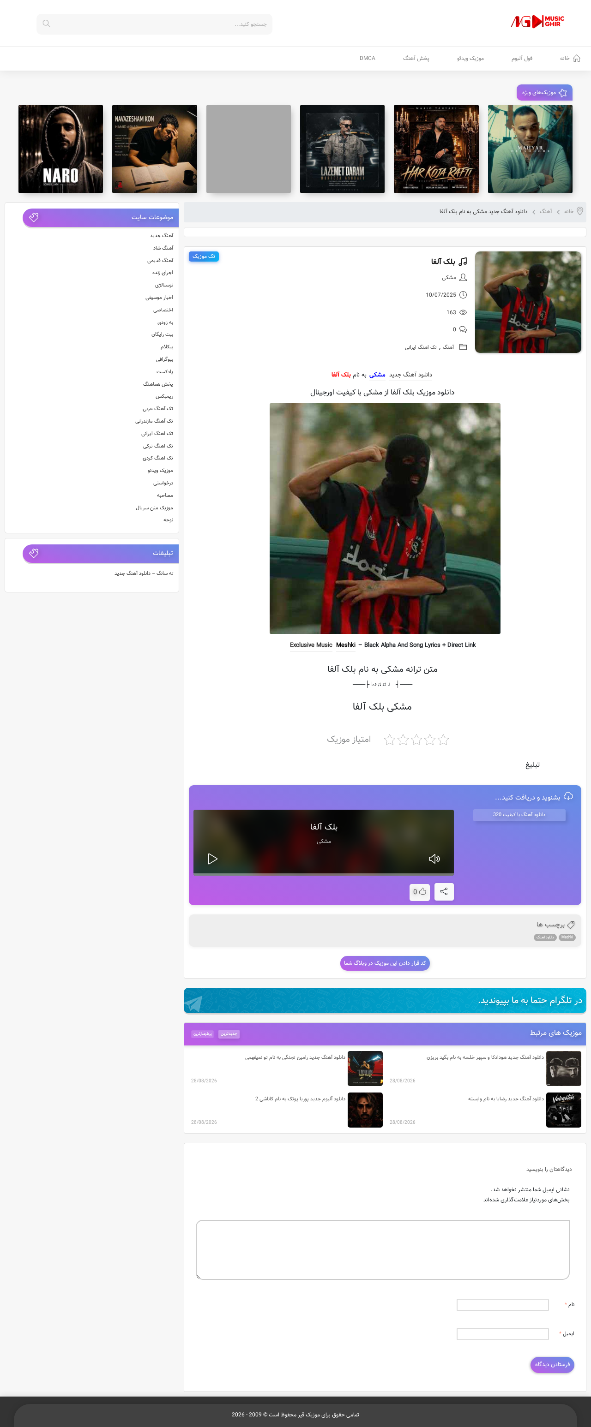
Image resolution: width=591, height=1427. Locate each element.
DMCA (367, 58)
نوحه (168, 520)
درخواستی (163, 483)
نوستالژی (164, 285)
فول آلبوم (522, 58)
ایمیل (566, 1334)
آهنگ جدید (161, 236)
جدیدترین (229, 1034)
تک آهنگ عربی (158, 409)
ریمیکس (164, 396)
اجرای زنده (162, 273)
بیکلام (167, 347)
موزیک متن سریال (154, 508)
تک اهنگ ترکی (158, 446)
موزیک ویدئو (470, 58)
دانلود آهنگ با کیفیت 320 (519, 815)
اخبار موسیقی (159, 298)
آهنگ (546, 212)
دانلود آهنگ (545, 937)
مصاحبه (165, 496)
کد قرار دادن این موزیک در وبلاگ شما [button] (385, 963)
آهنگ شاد (163, 248)
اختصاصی (163, 310)
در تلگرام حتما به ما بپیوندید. (530, 1000)
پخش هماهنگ (158, 384)
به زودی (165, 323)
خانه (565, 58)
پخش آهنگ (416, 58)
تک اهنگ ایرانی (421, 347)
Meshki (346, 645)
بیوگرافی (164, 360)
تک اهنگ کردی (158, 458)
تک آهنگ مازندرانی (154, 421)
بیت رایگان (162, 335)
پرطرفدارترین (202, 1034)
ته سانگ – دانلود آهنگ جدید (144, 574)
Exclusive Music (311, 645)
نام (569, 1305)
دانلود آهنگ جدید (410, 375)
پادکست (165, 372)
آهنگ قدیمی (160, 261)
